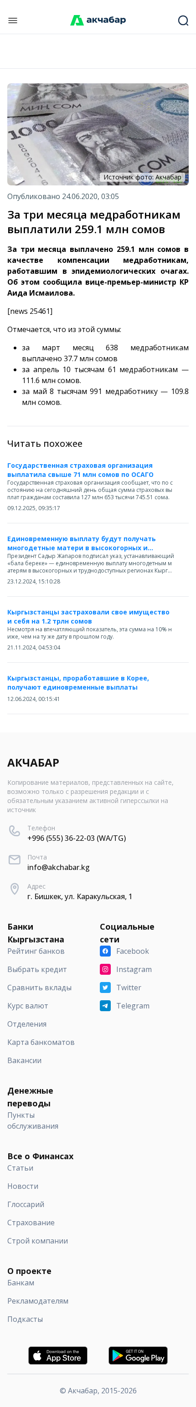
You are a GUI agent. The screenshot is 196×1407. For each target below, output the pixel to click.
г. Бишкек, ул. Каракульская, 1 (80, 896)
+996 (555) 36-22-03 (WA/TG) (76, 838)
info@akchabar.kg (58, 867)
